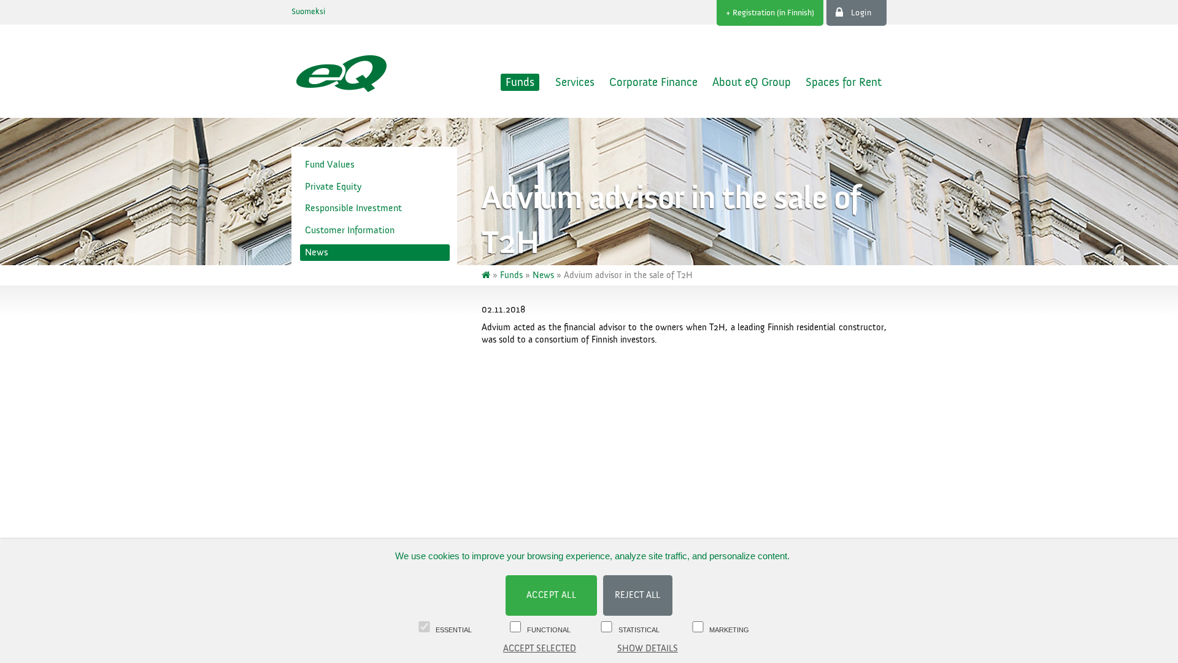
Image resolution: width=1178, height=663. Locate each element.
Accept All (551, 595)
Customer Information (350, 230)
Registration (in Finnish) (773, 13)
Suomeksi (308, 12)
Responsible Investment (353, 208)
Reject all (637, 595)
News (316, 252)
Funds (520, 82)
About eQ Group (751, 82)
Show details (647, 648)
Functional (549, 630)
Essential (454, 630)
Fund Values (330, 164)
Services (575, 82)
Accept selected (539, 648)
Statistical (639, 630)
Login (861, 13)
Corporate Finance (653, 82)
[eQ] (487, 275)
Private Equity (333, 186)
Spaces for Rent (844, 82)
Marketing (729, 630)
